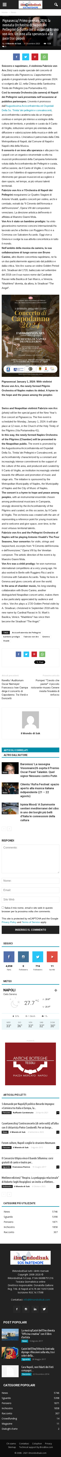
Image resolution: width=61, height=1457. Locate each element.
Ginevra (46, 636)
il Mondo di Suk (13, 43)
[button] (56, 4)
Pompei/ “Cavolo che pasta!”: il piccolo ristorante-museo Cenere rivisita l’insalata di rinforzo (45, 687)
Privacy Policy (9, 922)
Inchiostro (7, 1186)
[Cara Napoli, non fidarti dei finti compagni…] (10, 1371)
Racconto (9, 1232)
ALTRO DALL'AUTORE (15, 755)
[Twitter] (44, 1309)
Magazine (7, 1423)
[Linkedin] (35, 1309)
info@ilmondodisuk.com (37, 1299)
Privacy (48, 1443)
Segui (23, 952)
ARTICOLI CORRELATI (16, 750)
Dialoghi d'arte (10, 1428)
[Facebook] (16, 1309)
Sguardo (6, 1167)
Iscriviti (52, 952)
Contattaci (24, 1443)
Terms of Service (31, 922)
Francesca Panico (21, 1167)
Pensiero (7, 1112)
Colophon (37, 1443)
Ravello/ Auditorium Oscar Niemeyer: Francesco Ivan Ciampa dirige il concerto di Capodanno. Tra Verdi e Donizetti (15, 689)
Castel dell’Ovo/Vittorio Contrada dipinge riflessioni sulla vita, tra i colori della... (38, 1352)
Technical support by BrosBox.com (36, 1447)
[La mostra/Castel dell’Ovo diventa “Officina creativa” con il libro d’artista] (10, 1334)
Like (9, 952)
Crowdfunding (9, 1418)
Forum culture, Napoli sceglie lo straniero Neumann (28, 1142)
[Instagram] (26, 1309)
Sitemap (12, 1447)
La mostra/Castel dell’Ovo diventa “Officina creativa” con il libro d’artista (38, 1334)
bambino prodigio (11, 636)
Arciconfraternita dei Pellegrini (26, 632)
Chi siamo (11, 1443)
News (5, 772)
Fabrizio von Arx (31, 636)
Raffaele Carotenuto (23, 1112)
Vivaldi (6, 640)
